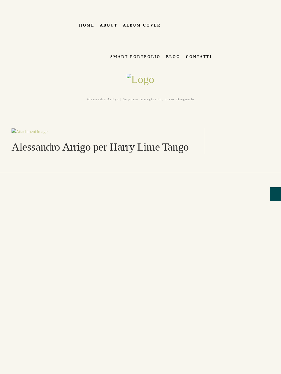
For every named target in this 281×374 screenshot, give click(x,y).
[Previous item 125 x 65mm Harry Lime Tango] (58, 132)
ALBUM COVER (142, 25)
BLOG (173, 57)
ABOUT (108, 25)
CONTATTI (199, 57)
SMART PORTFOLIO (135, 57)
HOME (86, 25)
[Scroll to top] (3, 176)
